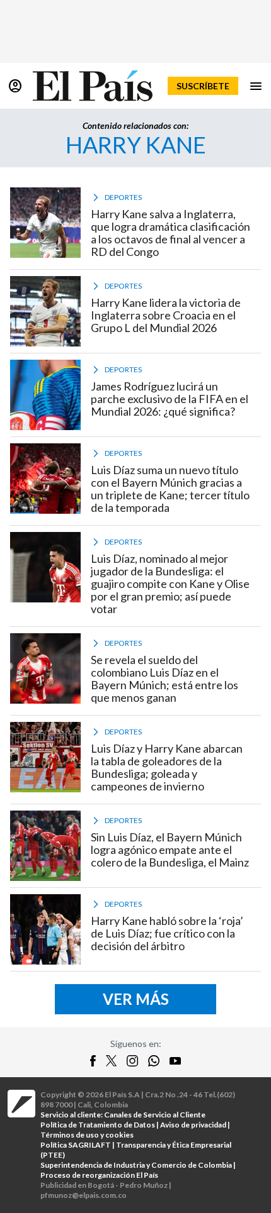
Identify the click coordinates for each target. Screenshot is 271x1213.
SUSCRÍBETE (202, 85)
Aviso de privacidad (193, 1124)
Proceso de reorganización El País (99, 1175)
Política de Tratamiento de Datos (97, 1124)
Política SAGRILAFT (75, 1144)
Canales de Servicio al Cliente (154, 1114)
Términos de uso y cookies (87, 1134)
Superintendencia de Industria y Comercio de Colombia (136, 1165)
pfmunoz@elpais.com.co (83, 1195)
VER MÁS (136, 999)
